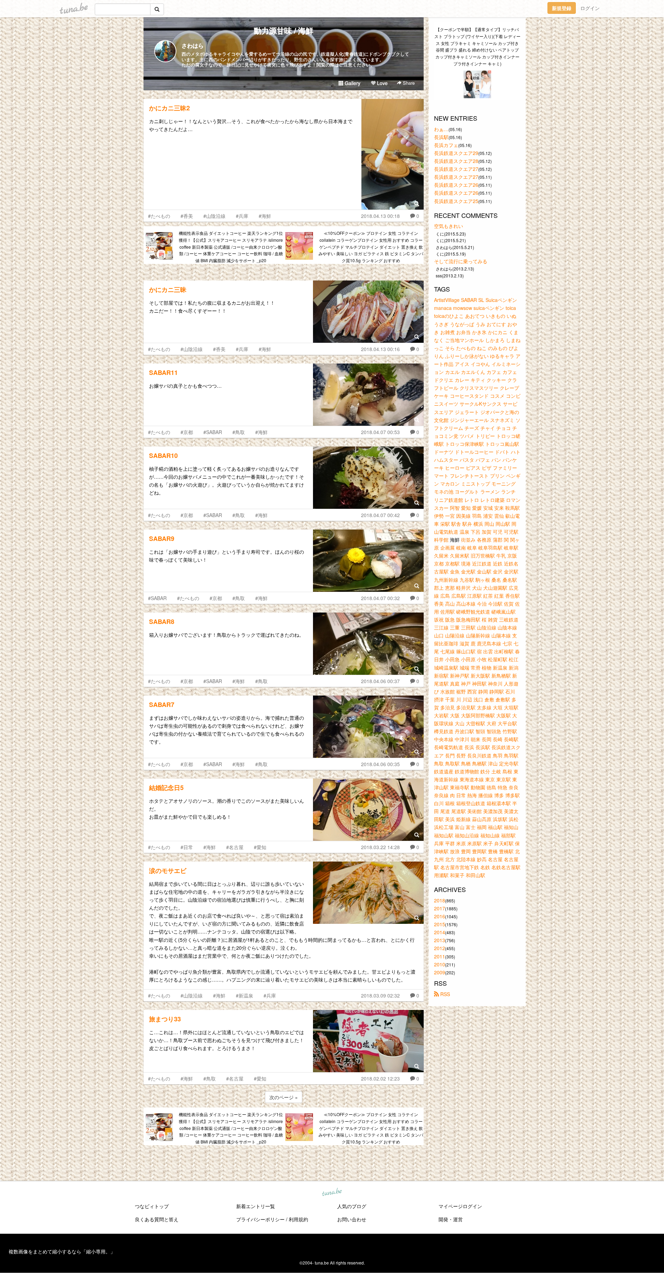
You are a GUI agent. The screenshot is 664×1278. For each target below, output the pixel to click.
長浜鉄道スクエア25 (456, 200)
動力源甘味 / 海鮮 (283, 30)
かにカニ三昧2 (169, 107)
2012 (439, 948)
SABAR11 (163, 372)
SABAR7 (161, 704)
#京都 (187, 432)
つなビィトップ (152, 1206)
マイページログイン (460, 1206)
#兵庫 (242, 215)
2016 (439, 916)
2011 (439, 956)
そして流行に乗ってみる (460, 261)
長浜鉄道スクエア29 (456, 152)
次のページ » (283, 1097)
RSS (444, 994)
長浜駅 (441, 137)
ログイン (590, 7)
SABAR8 (161, 621)
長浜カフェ (446, 144)
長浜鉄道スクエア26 (456, 184)
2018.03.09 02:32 (380, 995)
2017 (439, 908)
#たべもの (159, 215)
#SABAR (212, 432)
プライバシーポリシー (260, 1219)
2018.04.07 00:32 (380, 598)
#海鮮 (265, 215)
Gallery (351, 83)
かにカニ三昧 (167, 289)
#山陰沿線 (214, 215)
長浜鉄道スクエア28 (456, 160)
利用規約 (298, 1219)
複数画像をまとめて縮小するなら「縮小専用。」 (62, 1251)
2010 (439, 964)
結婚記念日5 (166, 787)
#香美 (187, 215)
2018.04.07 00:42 (380, 515)
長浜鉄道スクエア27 (456, 168)
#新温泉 (244, 995)
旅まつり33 (165, 1018)
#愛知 (260, 847)
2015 (439, 924)
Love (382, 83)
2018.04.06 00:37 (380, 681)
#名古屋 (234, 847)
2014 (439, 932)
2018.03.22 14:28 (380, 847)
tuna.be (331, 1192)
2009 (439, 972)
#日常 (187, 847)
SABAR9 (161, 538)
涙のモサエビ (167, 870)
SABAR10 (163, 455)
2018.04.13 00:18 (380, 215)
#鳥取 (238, 432)
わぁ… (441, 129)
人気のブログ (351, 1206)
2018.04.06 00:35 (380, 764)
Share (408, 83)
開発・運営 (451, 1219)
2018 (439, 900)
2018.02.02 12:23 (380, 1078)
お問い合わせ (351, 1219)
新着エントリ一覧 (255, 1206)
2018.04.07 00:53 (380, 432)
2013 (439, 940)
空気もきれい (448, 225)
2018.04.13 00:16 (380, 349)
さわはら (193, 45)
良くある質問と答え (156, 1219)
